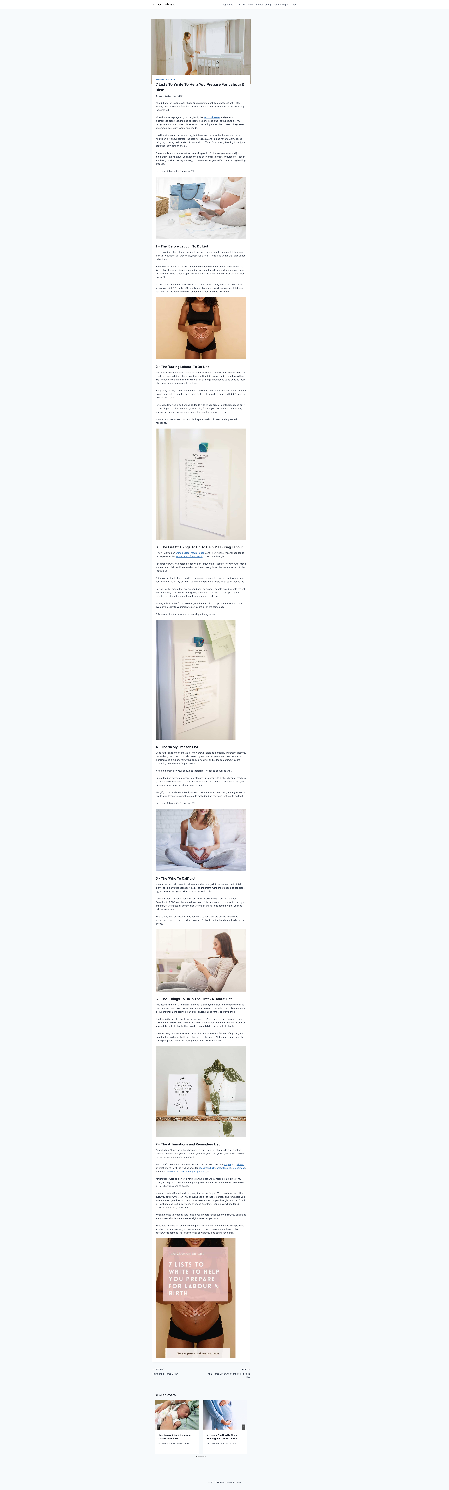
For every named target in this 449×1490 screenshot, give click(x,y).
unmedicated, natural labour (190, 553)
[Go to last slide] (158, 1427)
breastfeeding (223, 1168)
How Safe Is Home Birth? (165, 1371)
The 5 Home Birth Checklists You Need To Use (228, 1373)
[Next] (243, 1427)
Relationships (281, 4)
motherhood (238, 1168)
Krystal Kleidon (164, 96)
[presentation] (177, 1415)
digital (227, 1164)
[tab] (196, 1456)
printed (240, 1164)
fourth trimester (212, 117)
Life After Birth (245, 4)
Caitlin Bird (165, 1443)
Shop (293, 4)
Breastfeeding (263, 4)
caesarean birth (207, 1168)
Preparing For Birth (165, 79)
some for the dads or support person (185, 1171)
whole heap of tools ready (189, 556)
